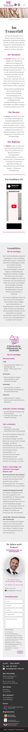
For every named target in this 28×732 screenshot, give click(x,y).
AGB (5, 729)
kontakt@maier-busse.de (14, 590)
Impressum (11, 729)
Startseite (11, 19)
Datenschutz (20, 729)
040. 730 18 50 (11, 588)
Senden (20, 652)
